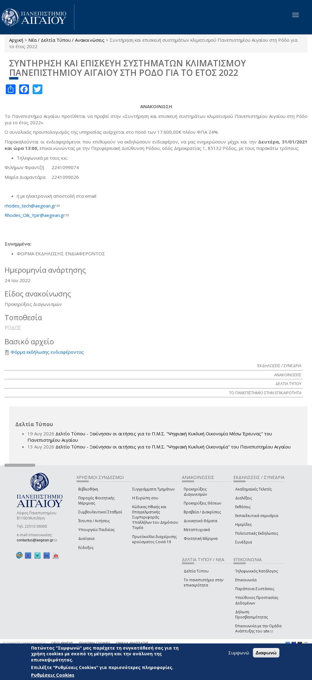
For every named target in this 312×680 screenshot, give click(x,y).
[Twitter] (37, 555)
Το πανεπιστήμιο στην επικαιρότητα (203, 582)
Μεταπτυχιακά (197, 529)
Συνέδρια (243, 542)
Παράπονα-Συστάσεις (254, 588)
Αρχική (16, 40)
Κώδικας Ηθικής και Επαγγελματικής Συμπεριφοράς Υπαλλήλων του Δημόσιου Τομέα (155, 517)
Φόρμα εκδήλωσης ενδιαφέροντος (47, 352)
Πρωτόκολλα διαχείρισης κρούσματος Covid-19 (154, 539)
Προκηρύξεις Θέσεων (202, 503)
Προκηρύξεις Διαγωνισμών (195, 492)
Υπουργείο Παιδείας (96, 529)
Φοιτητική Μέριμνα (201, 538)
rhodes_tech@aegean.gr (32, 206)
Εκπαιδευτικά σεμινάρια (256, 515)
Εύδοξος (86, 547)
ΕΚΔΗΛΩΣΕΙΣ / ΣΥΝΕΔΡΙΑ (279, 365)
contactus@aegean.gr (37, 540)
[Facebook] (28, 555)
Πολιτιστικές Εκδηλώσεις (256, 533)
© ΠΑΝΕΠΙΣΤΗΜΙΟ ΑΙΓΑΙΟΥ (24, 643)
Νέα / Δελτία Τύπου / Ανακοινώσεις (66, 40)
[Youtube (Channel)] (55, 555)
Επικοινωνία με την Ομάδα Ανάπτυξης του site (258, 628)
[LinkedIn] (46, 555)
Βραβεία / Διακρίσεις (202, 512)
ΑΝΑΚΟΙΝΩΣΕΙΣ (287, 374)
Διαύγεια (86, 538)
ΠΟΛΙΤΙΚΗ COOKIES (94, 643)
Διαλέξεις (243, 498)
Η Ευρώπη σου (145, 498)
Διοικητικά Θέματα (200, 520)
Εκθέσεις (242, 506)
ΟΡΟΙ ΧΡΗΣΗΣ (62, 643)
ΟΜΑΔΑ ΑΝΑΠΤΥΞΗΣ (132, 643)
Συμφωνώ (238, 653)
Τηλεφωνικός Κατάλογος (256, 571)
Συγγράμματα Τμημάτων (153, 489)
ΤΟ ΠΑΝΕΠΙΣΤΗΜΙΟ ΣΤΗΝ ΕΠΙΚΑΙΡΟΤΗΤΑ (265, 392)
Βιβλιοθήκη (88, 489)
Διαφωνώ (266, 652)
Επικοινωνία (246, 580)
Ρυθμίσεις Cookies (52, 675)
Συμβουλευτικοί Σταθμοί (100, 512)
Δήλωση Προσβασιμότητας (251, 614)
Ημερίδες (243, 524)
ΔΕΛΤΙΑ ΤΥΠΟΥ (288, 383)
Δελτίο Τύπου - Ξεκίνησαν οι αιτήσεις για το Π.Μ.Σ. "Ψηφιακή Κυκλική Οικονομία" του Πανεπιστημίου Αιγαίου (173, 447)
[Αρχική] (37, 17)
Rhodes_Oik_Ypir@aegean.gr (37, 215)
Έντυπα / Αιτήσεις (94, 520)
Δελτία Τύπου (196, 571)
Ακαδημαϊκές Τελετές (253, 489)
